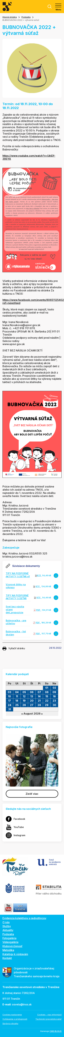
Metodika (8, 950)
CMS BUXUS (56, 1031)
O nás (6, 922)
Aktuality (7, 930)
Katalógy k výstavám (15, 954)
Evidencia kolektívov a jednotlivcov (24, 918)
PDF (38, 610)
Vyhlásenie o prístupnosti (14, 1019)
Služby (6, 926)
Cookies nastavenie (12, 1014)
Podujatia (26, 17)
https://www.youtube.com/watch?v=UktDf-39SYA (28, 157)
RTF (39, 575)
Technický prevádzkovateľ (48, 1019)
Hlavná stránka (9, 17)
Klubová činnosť (12, 946)
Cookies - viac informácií (49, 1014)
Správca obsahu (10, 1023)
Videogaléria (10, 942)
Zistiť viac (32, 793)
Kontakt (7, 958)
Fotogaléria (9, 938)
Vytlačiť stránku (16, 648)
